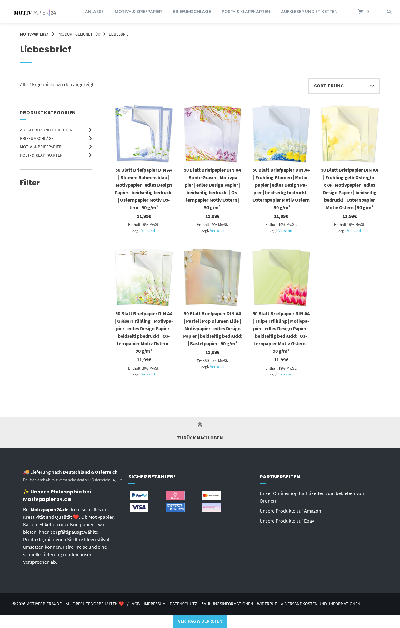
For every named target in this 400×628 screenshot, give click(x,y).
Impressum (155, 603)
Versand (148, 230)
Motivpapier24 (34, 34)
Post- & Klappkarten (246, 11)
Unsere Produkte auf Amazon (290, 511)
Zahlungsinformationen (227, 603)
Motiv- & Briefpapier (138, 11)
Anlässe (94, 11)
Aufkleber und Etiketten (309, 11)
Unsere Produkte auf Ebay (287, 521)
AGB (136, 603)
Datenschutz (183, 603)
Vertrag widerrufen (200, 621)
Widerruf (267, 603)
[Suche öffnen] (389, 11)
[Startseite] (35, 11)
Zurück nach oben (200, 437)
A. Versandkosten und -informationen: (321, 603)
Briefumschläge (192, 11)
